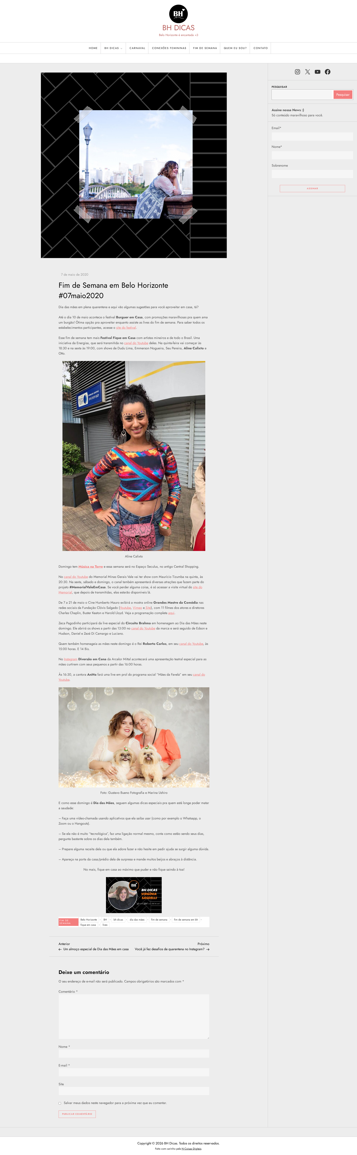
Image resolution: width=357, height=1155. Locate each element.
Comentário (68, 991)
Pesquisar (279, 87)
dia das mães (137, 919)
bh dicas (118, 919)
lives (105, 925)
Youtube (125, 607)
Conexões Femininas (169, 48)
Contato (261, 48)
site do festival (126, 327)
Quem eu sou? (235, 48)
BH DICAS (178, 27)
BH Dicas (111, 48)
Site (148, 607)
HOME (93, 48)
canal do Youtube (136, 343)
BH (105, 919)
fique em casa (88, 925)
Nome (64, 1046)
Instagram (70, 659)
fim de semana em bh (186, 919)
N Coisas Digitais (191, 1149)
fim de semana (159, 919)
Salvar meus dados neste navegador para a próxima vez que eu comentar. (115, 1102)
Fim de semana (205, 48)
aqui (171, 613)
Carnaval (137, 48)
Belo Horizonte (89, 919)
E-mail (64, 1065)
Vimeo (137, 607)
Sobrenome (280, 165)
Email (277, 128)
